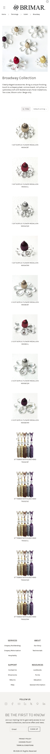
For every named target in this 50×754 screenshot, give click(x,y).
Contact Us (12, 670)
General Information (37, 685)
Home (4, 14)
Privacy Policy (25, 739)
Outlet (26, 14)
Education (37, 680)
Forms (37, 675)
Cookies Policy (25, 742)
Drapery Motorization (12, 651)
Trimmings (14, 14)
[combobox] (40, 109)
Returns (13, 680)
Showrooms (12, 675)
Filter (27, 109)
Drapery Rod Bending (12, 646)
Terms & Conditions (25, 745)
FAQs (12, 685)
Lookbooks (37, 670)
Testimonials (37, 651)
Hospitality (12, 656)
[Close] (47, 1)
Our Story (37, 646)
